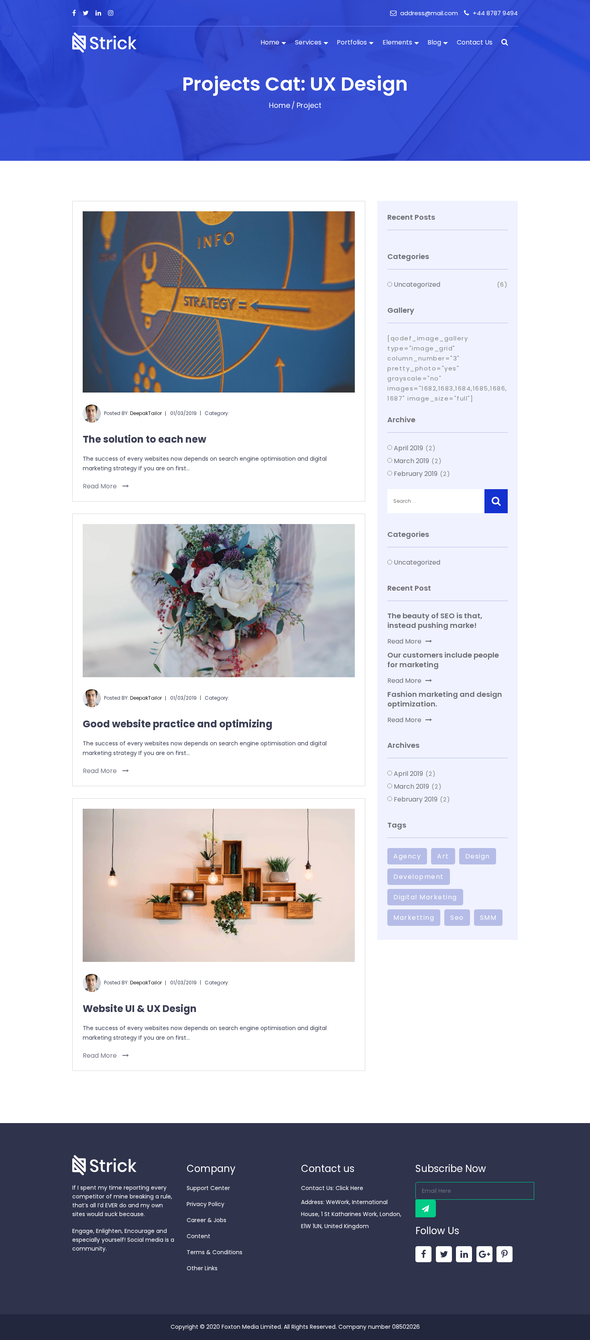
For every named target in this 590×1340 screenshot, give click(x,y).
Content (198, 1236)
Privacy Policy (205, 1204)
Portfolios (352, 42)
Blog (434, 42)
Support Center (208, 1188)
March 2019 (411, 461)
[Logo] (104, 42)
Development (418, 876)
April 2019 (408, 448)
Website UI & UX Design (140, 1008)
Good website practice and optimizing (178, 724)
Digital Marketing (425, 897)
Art (443, 856)
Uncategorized (417, 284)
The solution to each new (144, 439)
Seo (457, 917)
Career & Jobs (206, 1220)
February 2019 (415, 473)
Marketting (413, 917)
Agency (407, 856)
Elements (397, 42)
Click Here (349, 1188)
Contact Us (474, 42)
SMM (488, 917)
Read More (100, 486)
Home (269, 42)
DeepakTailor (146, 413)
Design (477, 856)
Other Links (202, 1268)
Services (308, 42)
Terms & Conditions (214, 1252)
